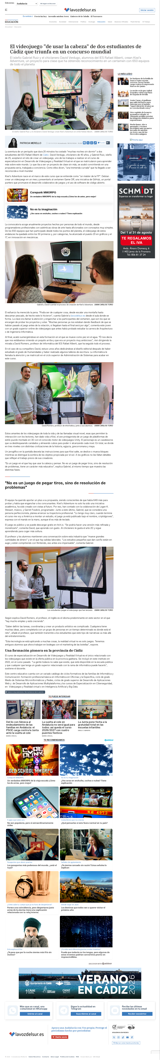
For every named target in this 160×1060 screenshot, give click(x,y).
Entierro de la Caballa (79, 16)
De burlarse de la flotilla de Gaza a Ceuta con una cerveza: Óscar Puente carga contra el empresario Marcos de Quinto (142, 82)
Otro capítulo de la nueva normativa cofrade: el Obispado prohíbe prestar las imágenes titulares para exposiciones (142, 116)
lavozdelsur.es (78, 315)
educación (101, 22)
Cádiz (46, 155)
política (83, 22)
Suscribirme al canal (86, 1014)
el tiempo (146, 22)
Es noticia (27, 16)
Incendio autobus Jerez (58, 16)
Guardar (102, 143)
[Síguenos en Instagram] (118, 1037)
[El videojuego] (80, 10)
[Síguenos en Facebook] (132, 1037)
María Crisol (11, 736)
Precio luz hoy (40, 16)
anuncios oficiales (121, 22)
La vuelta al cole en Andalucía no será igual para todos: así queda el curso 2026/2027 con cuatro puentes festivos (58, 727)
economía (53, 22)
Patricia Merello (30, 143)
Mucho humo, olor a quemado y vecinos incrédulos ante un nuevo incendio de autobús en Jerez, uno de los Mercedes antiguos (141, 129)
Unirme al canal (35, 1014)
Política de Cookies (67, 1057)
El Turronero (96, 16)
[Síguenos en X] (114, 1037)
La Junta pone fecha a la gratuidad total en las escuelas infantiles (92, 725)
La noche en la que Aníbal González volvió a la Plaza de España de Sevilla (141, 93)
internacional (73, 22)
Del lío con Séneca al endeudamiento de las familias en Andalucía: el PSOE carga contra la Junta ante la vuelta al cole (22, 727)
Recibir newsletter (137, 1014)
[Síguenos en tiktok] (123, 1037)
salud (110, 22)
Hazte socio (61, 1037)
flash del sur (135, 22)
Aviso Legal (55, 1057)
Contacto (45, 1057)
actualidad (8, 27)
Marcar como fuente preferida (127, 1043)
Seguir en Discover (49, 3)
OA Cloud (96, 1057)
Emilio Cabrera (84, 730)
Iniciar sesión (147, 10)
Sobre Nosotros (35, 1057)
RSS (77, 1057)
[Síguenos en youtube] (127, 1037)
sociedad (62, 22)
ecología (92, 22)
